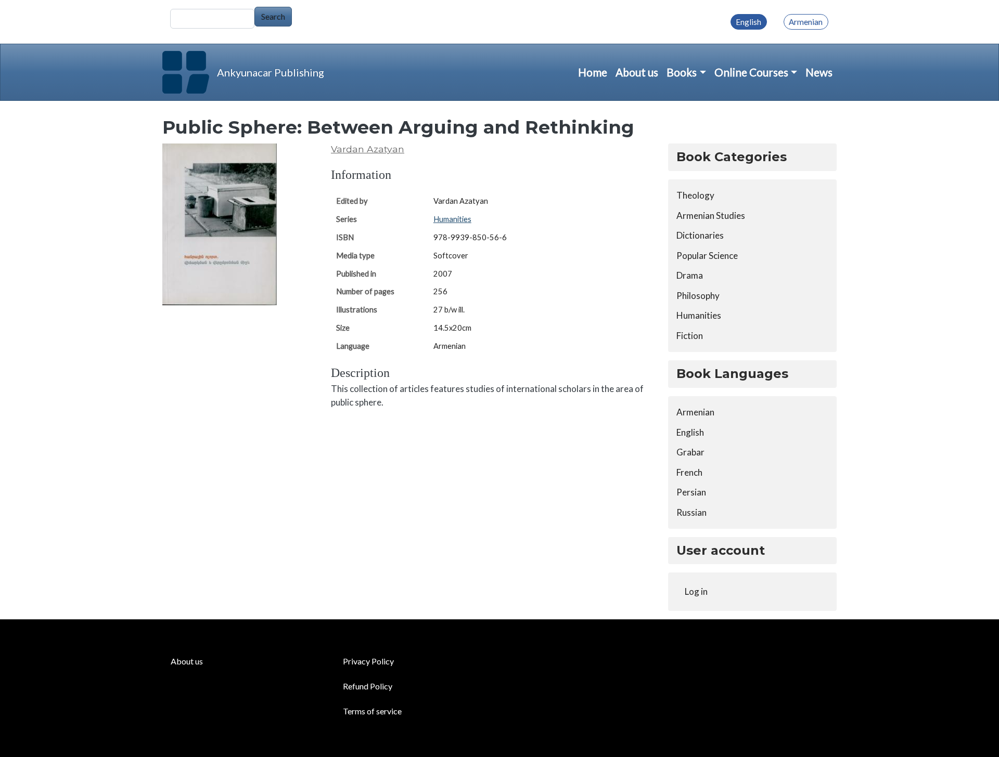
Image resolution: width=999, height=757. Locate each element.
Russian (691, 512)
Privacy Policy (368, 661)
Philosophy (698, 295)
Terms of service (372, 711)
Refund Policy (367, 686)
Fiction (689, 335)
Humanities (452, 219)
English (748, 22)
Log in (696, 591)
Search (273, 16)
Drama (689, 275)
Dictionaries (700, 235)
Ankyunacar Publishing (270, 72)
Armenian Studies (710, 215)
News (818, 72)
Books (682, 72)
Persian (691, 492)
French (689, 472)
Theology (695, 195)
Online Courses (751, 72)
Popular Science (707, 255)
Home (592, 72)
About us (637, 72)
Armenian (806, 22)
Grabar (690, 452)
